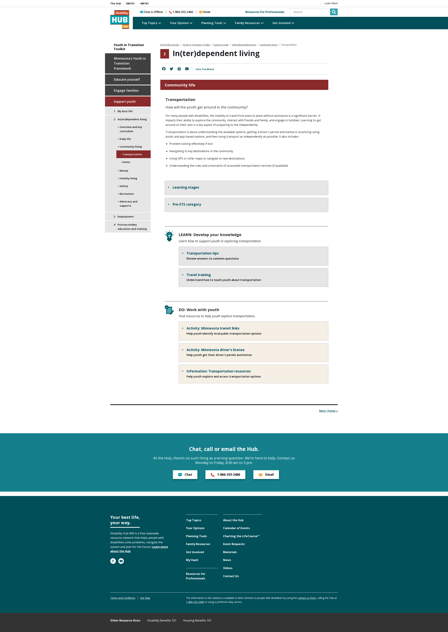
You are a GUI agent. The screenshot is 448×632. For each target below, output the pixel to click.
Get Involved (281, 23)
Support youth (125, 101)
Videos (227, 568)
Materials (230, 552)
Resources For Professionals (264, 12)
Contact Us (231, 576)
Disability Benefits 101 (161, 620)
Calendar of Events (236, 528)
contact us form (307, 598)
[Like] (164, 68)
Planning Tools (211, 23)
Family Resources (247, 23)
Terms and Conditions (122, 598)
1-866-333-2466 (183, 12)
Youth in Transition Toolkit (129, 47)
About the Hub (233, 520)
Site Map (145, 598)
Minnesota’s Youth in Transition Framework (130, 63)
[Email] (187, 68)
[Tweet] (171, 68)
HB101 (144, 3)
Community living (268, 44)
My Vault (192, 560)
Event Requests (234, 544)
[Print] (179, 68)
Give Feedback (205, 69)
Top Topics (149, 23)
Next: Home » (328, 411)
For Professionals (169, 44)
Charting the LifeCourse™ (241, 536)
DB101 (130, 3)
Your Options (179, 23)
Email (206, 12)
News (227, 560)
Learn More (331, 3)
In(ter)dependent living (244, 44)
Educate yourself (127, 79)
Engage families (126, 90)
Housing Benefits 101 (197, 620)
